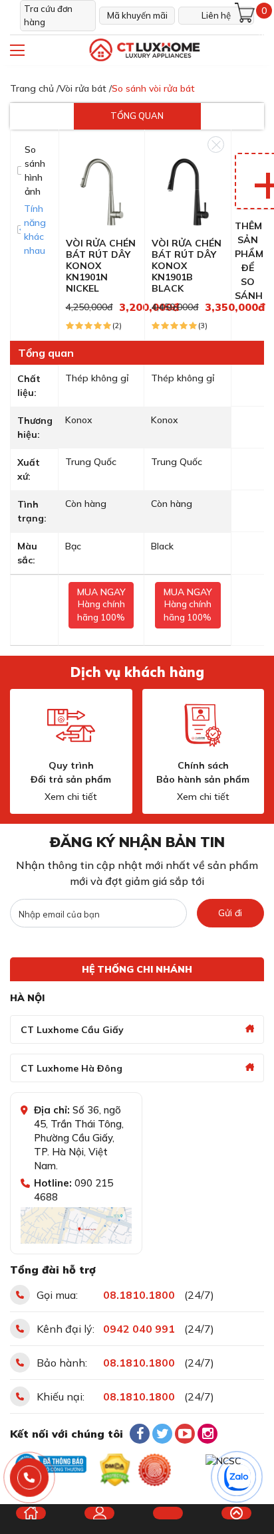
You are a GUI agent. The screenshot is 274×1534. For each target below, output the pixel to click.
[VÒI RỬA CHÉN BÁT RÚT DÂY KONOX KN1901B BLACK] (188, 191)
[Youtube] (185, 1434)
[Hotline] (29, 1478)
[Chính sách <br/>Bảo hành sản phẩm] (202, 725)
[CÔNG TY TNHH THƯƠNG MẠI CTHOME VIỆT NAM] (144, 50)
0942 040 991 (139, 1328)
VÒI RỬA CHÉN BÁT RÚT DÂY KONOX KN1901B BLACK (186, 265)
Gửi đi (230, 913)
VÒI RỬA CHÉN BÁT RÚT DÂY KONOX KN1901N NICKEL (101, 265)
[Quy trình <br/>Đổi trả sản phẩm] (71, 725)
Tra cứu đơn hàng (48, 15)
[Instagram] (207, 1434)
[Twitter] (162, 1434)
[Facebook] (140, 1434)
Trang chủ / (34, 88)
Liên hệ (216, 15)
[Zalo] (237, 1477)
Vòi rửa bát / (85, 88)
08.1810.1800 (139, 1294)
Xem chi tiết (71, 797)
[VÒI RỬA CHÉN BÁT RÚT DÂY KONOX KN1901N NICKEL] (102, 191)
